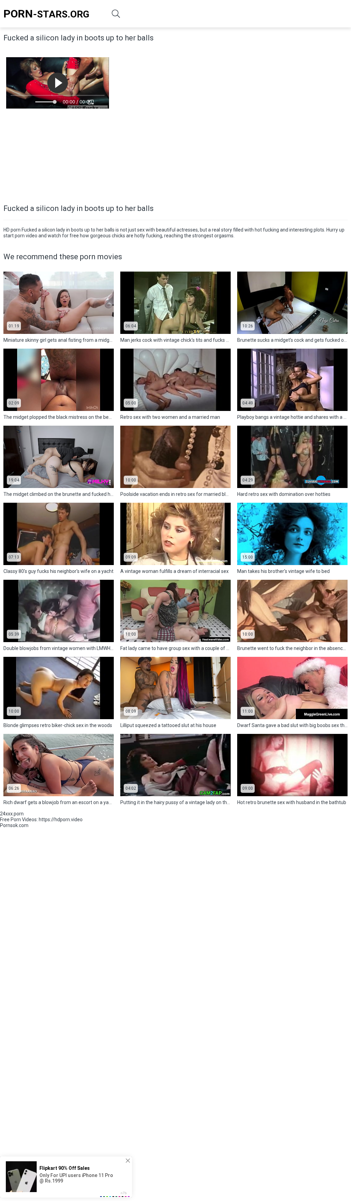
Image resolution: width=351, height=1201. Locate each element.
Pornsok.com (14, 825)
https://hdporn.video (61, 819)
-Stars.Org (46, 13)
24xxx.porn (12, 813)
